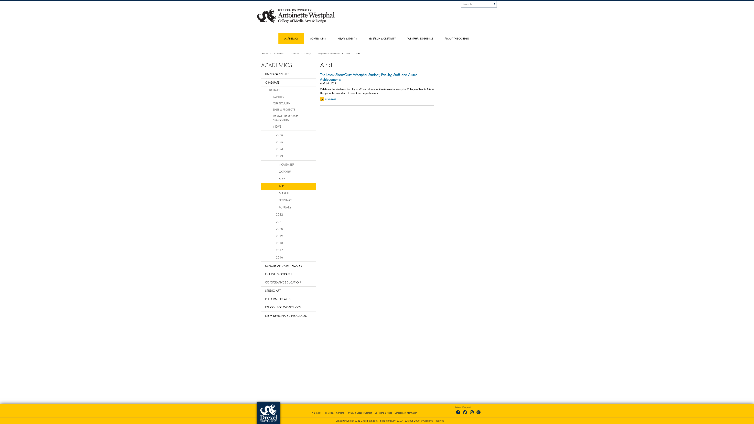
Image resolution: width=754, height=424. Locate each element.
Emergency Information (406, 413)
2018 (279, 243)
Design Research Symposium (285, 118)
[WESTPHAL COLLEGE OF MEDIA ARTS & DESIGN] (296, 23)
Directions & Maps (383, 413)
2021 (279, 222)
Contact (368, 413)
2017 (279, 250)
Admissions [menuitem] (318, 38)
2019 (279, 236)
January (285, 207)
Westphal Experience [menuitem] (420, 38)
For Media (328, 413)
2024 (279, 149)
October (285, 172)
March (284, 193)
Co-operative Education (283, 282)
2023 (347, 53)
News (277, 126)
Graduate (294, 53)
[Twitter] (465, 414)
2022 (279, 214)
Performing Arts (277, 299)
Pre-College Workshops (283, 307)
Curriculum (282, 103)
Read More (330, 99)
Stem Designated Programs (286, 316)
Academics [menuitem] (291, 38)
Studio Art (273, 290)
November (286, 164)
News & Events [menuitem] (347, 38)
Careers (340, 413)
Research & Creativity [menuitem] (382, 38)
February (285, 200)
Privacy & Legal (354, 413)
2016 (279, 257)
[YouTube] (478, 414)
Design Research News (328, 53)
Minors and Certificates (283, 266)
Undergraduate (277, 74)
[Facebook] (459, 414)
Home (265, 53)
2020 (279, 229)
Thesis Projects (284, 109)
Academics (279, 53)
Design (308, 53)
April (282, 186)
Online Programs (278, 274)
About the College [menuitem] (457, 38)
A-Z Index (316, 413)
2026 (279, 135)
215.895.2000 (412, 420)
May (282, 179)
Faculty (278, 97)
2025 (279, 142)
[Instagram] (472, 414)
